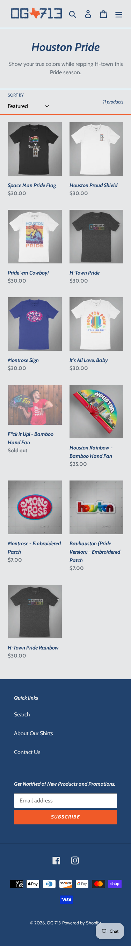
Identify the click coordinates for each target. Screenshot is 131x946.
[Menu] (118, 14)
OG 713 (54, 922)
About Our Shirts (33, 733)
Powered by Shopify (81, 922)
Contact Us (27, 752)
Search (22, 714)
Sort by (16, 95)
